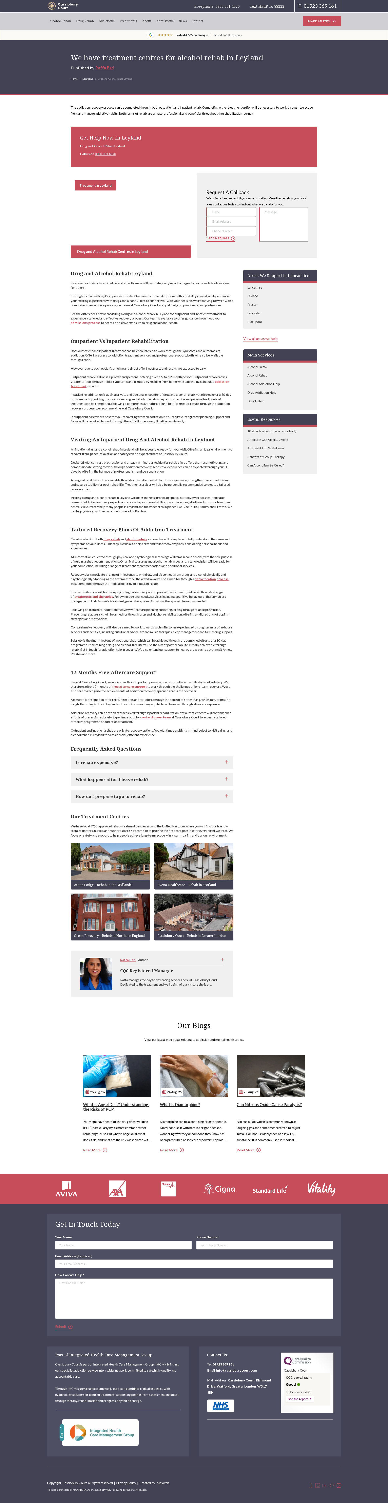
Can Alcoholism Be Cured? (265, 465)
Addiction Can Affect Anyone (267, 439)
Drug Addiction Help (261, 392)
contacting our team (155, 717)
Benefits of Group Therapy (266, 457)
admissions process (85, 323)
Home (74, 78)
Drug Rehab (85, 21)
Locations (87, 78)
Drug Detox (255, 401)
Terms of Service (132, 1489)
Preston (252, 304)
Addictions (107, 21)
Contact (197, 21)
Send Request (217, 238)
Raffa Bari (104, 67)
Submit (60, 1326)
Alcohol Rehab (60, 21)
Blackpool (254, 322)
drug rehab (111, 539)
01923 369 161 (223, 1364)
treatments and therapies (93, 596)
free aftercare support (129, 686)
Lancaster (254, 313)
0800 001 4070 (105, 154)
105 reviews (234, 35)
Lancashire (254, 287)
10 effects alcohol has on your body (271, 431)
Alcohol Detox (257, 367)
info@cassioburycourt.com (236, 1370)
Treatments (128, 21)
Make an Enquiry (322, 21)
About (146, 21)
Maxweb (163, 1483)
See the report (298, 1399)
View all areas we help (260, 338)
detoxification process (212, 579)
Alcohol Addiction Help (263, 384)
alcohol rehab (136, 539)
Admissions (165, 21)
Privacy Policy (126, 1483)
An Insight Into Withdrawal (266, 448)
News (183, 21)
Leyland (252, 296)
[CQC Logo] (297, 1364)
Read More (92, 1150)
